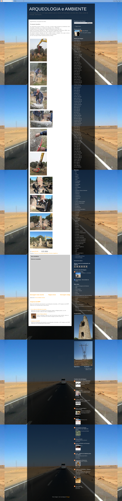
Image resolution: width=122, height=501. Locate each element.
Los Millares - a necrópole (86, 272)
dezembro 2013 (77, 81)
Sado (76, 249)
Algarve (76, 176)
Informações (77, 218)
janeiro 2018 (76, 41)
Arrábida (77, 185)
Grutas (76, 217)
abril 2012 (76, 112)
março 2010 (76, 151)
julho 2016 (76, 46)
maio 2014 (76, 73)
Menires (76, 223)
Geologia (77, 215)
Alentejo (77, 174)
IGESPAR (77, 301)
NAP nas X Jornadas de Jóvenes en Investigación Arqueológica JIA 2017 (86, 411)
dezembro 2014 (77, 66)
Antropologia (77, 181)
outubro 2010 (76, 140)
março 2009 (76, 165)
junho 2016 (76, 48)
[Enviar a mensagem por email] (42, 251)
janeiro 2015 (76, 65)
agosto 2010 (76, 143)
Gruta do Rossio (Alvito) (42, 314)
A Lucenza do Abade (85, 431)
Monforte (77, 226)
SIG (76, 251)
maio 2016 (76, 49)
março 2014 (76, 76)
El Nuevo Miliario (79, 399)
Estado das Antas (79, 271)
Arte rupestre (77, 187)
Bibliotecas (77, 192)
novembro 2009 (77, 157)
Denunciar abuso (78, 260)
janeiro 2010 (76, 154)
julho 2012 (76, 107)
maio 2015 (76, 59)
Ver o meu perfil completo (85, 32)
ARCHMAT (77, 182)
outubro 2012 (76, 102)
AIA (76, 173)
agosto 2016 (76, 45)
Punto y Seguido (84, 461)
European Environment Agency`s (82, 297)
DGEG (76, 292)
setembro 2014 (77, 70)
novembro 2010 (77, 138)
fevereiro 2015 (77, 63)
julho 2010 (76, 145)
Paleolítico (77, 229)
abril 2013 (76, 93)
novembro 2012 (77, 101)
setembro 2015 (77, 56)
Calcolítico (77, 193)
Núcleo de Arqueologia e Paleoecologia (81, 409)
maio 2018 (76, 40)
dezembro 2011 (77, 118)
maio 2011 (76, 129)
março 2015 (76, 62)
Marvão (76, 221)
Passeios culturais (79, 231)
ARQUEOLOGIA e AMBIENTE (58, 9)
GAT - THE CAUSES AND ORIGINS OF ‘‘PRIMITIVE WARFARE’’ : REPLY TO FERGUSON (83, 472)
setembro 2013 (77, 85)
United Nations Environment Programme (83, 310)
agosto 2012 (76, 106)
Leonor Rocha (85, 30)
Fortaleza (77, 213)
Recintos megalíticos (53, 253)
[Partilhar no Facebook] (46, 251)
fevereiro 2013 (77, 96)
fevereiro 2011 (77, 134)
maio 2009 (76, 163)
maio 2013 (76, 91)
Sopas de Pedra (79, 390)
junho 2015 (76, 57)
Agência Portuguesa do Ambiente (82, 286)
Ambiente (77, 178)
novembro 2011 (77, 120)
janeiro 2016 (76, 52)
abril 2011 (76, 131)
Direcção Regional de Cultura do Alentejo (83, 295)
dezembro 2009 (77, 156)
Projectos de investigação (80, 238)
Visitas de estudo (78, 257)
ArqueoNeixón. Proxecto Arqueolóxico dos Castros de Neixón (82, 428)
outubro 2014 (76, 68)
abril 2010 (76, 149)
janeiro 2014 (76, 79)
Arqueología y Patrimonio (81, 460)
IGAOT (76, 298)
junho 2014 (76, 71)
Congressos (77, 198)
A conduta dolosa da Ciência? (81, 440)
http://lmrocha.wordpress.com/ (88, 369)
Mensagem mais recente (37, 294)
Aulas (76, 188)
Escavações (77, 210)
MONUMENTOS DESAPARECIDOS (83, 381)
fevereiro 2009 (77, 167)
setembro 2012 (77, 104)
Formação (77, 212)
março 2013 (76, 95)
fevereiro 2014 (77, 77)
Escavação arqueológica (44, 253)
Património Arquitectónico (80, 232)
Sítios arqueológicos (79, 253)
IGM (76, 303)
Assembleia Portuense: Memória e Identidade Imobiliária (85, 383)
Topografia (77, 254)
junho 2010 (76, 146)
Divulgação (77, 206)
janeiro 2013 (76, 98)
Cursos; (76, 199)
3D (75, 171)
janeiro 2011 (76, 135)
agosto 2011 (76, 124)
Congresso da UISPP (35, 301)
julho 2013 (76, 88)
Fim (81, 445)
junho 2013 (76, 90)
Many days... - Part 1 (79, 487)
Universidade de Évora (79, 256)
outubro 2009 (76, 159)
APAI (76, 287)
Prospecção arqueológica (80, 240)
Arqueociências (79, 439)
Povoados (77, 234)
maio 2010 (76, 148)
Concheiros (77, 195)
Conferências (78, 196)
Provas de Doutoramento (80, 242)
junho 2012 (76, 109)
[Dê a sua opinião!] (43, 251)
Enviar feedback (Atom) (40, 297)
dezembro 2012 (77, 99)
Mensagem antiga (65, 294)
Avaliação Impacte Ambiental (81, 190)
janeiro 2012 (76, 117)
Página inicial (52, 294)
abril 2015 (76, 60)
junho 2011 (76, 127)
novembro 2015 (77, 54)
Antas (76, 179)
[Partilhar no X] (44, 251)
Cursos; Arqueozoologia (80, 201)
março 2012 (76, 113)
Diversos (36, 253)
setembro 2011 (77, 123)
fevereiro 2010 (77, 152)
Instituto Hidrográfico (79, 304)
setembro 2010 (77, 141)
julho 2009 (76, 162)
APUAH (77, 418)
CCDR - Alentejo (78, 290)
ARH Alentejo (78, 289)
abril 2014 (76, 74)
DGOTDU (77, 293)
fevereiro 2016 (77, 51)
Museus (76, 228)
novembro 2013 (77, 82)
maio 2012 (76, 110)
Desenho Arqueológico (79, 203)
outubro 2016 (76, 43)
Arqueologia (77, 184)
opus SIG (77, 309)
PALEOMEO (78, 477)
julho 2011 (76, 126)
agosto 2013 (76, 87)
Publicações (77, 245)
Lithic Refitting (79, 486)
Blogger (68, 496)
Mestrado (77, 224)
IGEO (76, 300)
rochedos (77, 248)
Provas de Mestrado (79, 243)
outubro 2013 (76, 84)
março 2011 (76, 132)
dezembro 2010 (77, 137)
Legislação (77, 220)
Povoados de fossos (79, 235)
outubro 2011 (76, 121)
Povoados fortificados (79, 237)
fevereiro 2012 (77, 115)
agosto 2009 (76, 160)
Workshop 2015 (84, 419)
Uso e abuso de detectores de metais (38, 309)
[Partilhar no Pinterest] (47, 251)
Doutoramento (78, 207)
